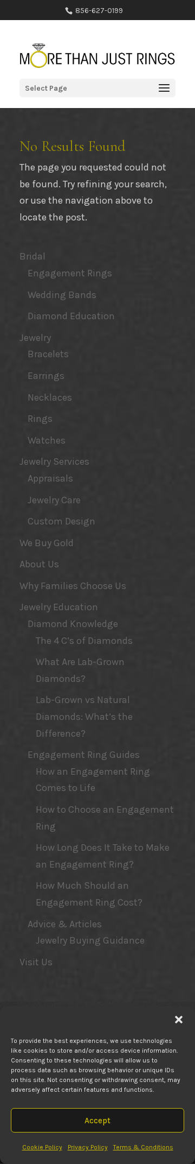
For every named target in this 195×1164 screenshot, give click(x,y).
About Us (39, 564)
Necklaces (50, 397)
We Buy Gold (47, 543)
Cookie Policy (42, 1147)
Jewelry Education (59, 607)
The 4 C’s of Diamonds (84, 641)
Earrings (46, 376)
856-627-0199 (98, 10)
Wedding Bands (62, 295)
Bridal (33, 256)
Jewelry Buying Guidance (90, 940)
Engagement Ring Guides (84, 755)
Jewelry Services (54, 461)
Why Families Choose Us (73, 586)
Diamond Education (71, 316)
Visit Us (36, 962)
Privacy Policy (88, 1147)
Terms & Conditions (143, 1147)
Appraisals (50, 478)
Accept (97, 1120)
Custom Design (61, 521)
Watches (47, 440)
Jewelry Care (54, 500)
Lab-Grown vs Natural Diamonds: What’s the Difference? (84, 716)
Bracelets (48, 354)
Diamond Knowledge (73, 624)
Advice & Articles (65, 924)
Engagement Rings (70, 273)
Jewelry (35, 338)
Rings (40, 419)
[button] (178, 1019)
